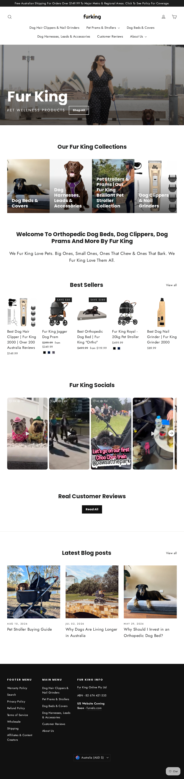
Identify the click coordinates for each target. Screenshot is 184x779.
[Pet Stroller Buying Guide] (33, 591)
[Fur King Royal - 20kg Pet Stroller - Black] (114, 348)
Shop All (79, 110)
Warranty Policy (17, 688)
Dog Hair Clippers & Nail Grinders (54, 27)
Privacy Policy (16, 701)
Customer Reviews (110, 36)
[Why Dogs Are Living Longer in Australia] (92, 591)
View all (171, 285)
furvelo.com (94, 708)
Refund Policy (16, 708)
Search (11, 695)
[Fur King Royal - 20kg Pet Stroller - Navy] (118, 348)
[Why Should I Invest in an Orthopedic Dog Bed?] (150, 591)
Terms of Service (17, 715)
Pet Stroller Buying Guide (29, 629)
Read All (92, 509)
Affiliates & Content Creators (19, 737)
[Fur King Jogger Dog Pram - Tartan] (53, 352)
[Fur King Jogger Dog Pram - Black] (44, 352)
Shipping (13, 728)
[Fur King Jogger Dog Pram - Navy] (48, 352)
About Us (137, 36)
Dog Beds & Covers (141, 27)
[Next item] (171, 434)
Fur (79, 687)
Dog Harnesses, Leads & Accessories (63, 36)
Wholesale (14, 722)
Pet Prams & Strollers (101, 27)
